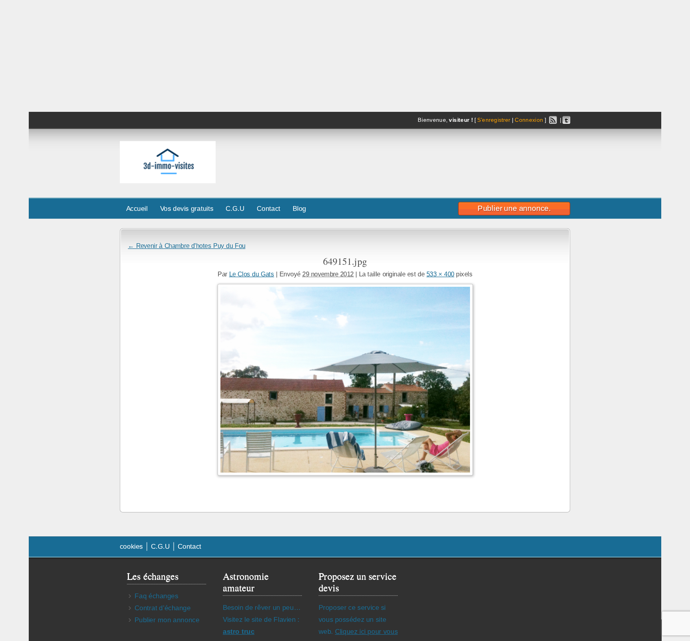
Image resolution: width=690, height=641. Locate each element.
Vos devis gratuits (186, 208)
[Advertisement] (458, 160)
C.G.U (235, 208)
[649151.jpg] (345, 379)
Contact (268, 208)
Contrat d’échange (162, 607)
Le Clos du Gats (251, 274)
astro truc (238, 631)
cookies (131, 546)
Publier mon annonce (167, 619)
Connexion (529, 120)
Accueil (137, 208)
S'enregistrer (493, 120)
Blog (299, 208)
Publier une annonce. (514, 208)
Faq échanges (156, 595)
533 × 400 (440, 274)
